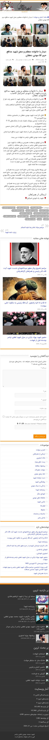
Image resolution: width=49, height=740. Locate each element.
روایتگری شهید (40, 482)
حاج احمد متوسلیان (9, 208)
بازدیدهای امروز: (42, 699)
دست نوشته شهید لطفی (35, 680)
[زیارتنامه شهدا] (42, 609)
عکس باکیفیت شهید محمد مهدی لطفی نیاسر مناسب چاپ (19, 617)
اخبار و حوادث (38, 17)
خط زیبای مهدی (39, 474)
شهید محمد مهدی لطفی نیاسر (39, 216)
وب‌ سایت (43, 408)
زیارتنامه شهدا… (42, 542)
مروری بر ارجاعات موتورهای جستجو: (36, 714)
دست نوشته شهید (39, 478)
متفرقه (43, 510)
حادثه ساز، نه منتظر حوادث (34, 660)
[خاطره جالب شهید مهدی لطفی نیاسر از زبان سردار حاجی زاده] (47, 627)
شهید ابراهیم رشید (18, 211)
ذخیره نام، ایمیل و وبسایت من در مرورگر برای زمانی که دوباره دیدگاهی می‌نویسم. (26, 418)
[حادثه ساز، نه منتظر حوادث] (47, 660)
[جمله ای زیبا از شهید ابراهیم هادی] (42, 599)
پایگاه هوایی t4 (36, 208)
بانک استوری (41, 458)
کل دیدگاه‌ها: (44, 722)
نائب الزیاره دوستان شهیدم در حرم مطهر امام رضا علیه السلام (27, 545)
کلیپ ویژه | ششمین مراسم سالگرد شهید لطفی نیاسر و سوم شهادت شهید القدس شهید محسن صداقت (25, 568)
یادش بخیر (41, 517)
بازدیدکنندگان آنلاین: (41, 695)
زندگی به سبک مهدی (38, 486)
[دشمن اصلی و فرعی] (47, 667)
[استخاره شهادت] (47, 654)
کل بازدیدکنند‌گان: (42, 710)
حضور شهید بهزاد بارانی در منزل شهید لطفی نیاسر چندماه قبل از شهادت (26, 558)
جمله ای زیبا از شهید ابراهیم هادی (21, 596)
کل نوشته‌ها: (44, 718)
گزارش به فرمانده (38, 673)
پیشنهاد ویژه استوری (27, 635)
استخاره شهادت (39, 653)
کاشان (46, 219)
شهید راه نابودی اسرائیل (41, 213)
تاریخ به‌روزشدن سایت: (40, 726)
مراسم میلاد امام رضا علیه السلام (32, 226)
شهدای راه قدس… (41, 549)
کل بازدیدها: (44, 706)
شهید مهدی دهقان (10, 216)
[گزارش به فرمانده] (47, 674)
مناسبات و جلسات (39, 513)
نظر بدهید (8, 60)
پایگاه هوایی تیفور (23, 208)
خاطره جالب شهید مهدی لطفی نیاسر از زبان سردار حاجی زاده (25, 627)
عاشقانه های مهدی (39, 498)
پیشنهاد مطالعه (40, 466)
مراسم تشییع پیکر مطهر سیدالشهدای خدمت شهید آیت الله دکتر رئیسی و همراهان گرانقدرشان (24, 270)
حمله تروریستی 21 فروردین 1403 (36, 563)
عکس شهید (41, 502)
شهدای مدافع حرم (32, 211)
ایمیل (43, 400)
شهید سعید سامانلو (26, 213)
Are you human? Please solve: (35, 423)
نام (44, 391)
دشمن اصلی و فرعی (37, 667)
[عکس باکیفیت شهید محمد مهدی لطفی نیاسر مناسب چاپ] (42, 619)
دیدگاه (43, 368)
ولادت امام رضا (30, 219)
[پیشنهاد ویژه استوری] (42, 638)
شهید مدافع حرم (23, 216)
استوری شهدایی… (41, 553)
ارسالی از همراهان (39, 454)
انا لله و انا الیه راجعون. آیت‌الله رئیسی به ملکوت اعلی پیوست (27, 538)
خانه (45, 17)
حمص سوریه (44, 211)
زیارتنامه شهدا (40, 490)
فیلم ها (42, 506)
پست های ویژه (40, 462)
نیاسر (39, 219)
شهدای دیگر (19, 60)
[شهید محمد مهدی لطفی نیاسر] (24, 6)
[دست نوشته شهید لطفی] (47, 680)
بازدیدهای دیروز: (42, 702)
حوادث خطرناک (40, 470)
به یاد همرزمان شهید (40, 573)
